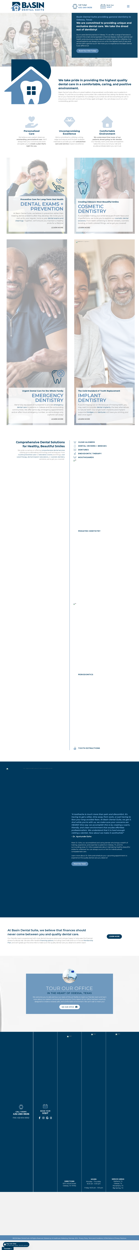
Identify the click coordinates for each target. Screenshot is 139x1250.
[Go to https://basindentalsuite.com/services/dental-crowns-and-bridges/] (100, 446)
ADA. (76, 1238)
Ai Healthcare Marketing (60, 1238)
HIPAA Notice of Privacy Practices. (115, 1238)
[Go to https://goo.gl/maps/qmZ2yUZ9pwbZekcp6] (47, 1118)
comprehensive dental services (53, 450)
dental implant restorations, (38, 457)
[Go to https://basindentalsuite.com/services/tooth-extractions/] (100, 748)
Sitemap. (71, 1238)
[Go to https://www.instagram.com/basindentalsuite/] (43, 1118)
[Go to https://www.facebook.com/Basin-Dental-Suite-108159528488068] (39, 1118)
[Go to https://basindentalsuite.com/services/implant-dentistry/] (104, 405)
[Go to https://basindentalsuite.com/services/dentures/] (100, 449)
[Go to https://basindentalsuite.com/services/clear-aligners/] (100, 442)
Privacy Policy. (83, 1238)
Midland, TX (118, 1181)
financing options (46, 940)
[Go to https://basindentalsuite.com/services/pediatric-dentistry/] (100, 531)
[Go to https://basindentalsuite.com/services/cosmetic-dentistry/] (104, 215)
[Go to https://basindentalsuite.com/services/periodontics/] (100, 674)
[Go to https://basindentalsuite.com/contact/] (109, 6)
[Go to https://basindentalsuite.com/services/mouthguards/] (100, 457)
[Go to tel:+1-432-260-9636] (84, 6)
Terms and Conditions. (96, 1238)
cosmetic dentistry (57, 457)
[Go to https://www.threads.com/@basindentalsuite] (51, 1118)
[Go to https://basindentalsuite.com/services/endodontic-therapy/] (100, 453)
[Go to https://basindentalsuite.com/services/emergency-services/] (37, 405)
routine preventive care (27, 455)
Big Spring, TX (118, 1188)
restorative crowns (45, 455)
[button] (87, 51)
